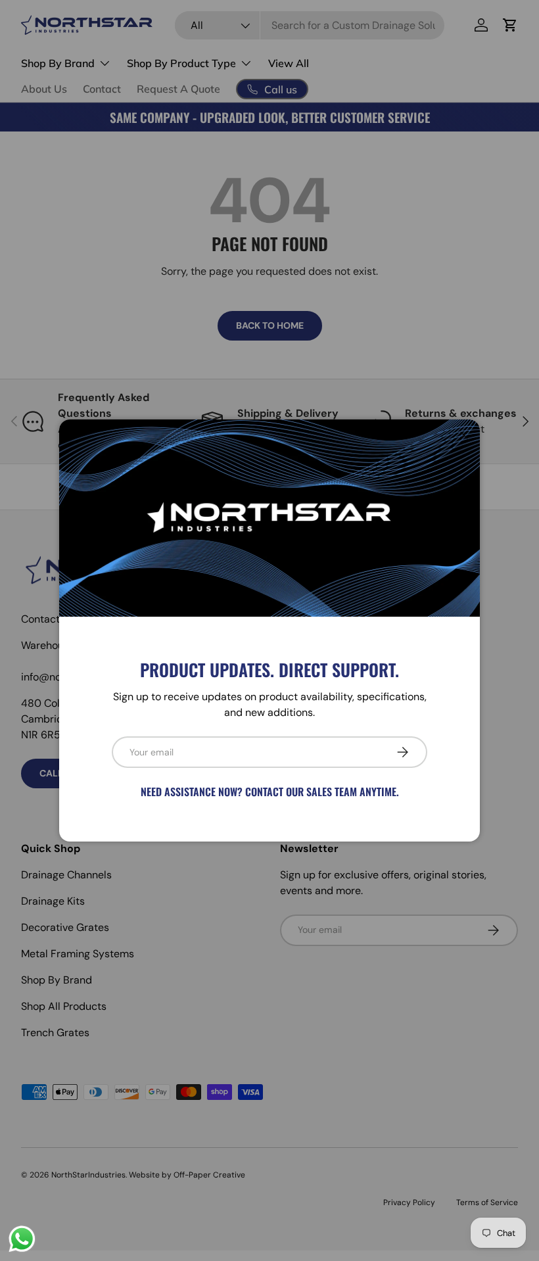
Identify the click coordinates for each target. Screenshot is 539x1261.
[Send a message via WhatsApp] (22, 1239)
